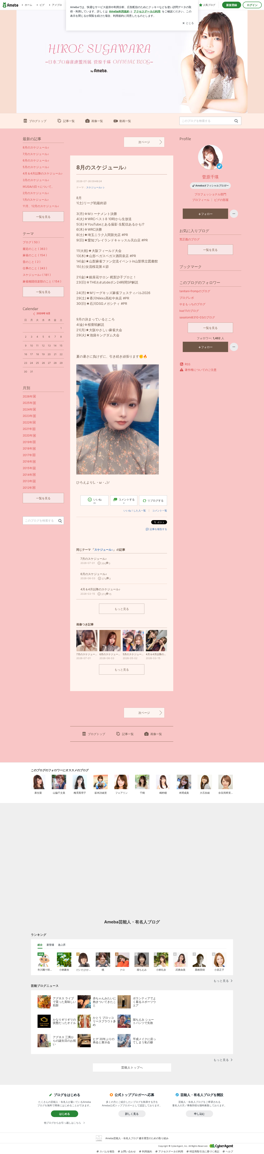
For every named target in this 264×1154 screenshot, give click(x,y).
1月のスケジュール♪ (36, 199)
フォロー (207, 214)
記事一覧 (69, 121)
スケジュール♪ (94, 187)
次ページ (144, 142)
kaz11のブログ (189, 310)
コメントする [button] (127, 501)
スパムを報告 (107, 1151)
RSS (187, 364)
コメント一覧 (159, 510)
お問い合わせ (128, 1151)
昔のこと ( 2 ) (31, 261)
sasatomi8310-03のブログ (197, 317)
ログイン (252, 5)
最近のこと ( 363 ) (35, 248)
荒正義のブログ (189, 239)
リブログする (155, 500)
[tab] (40, 944)
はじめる (64, 1113)
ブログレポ (186, 297)
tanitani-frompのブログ (194, 291)
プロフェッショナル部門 (210, 194)
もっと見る (121, 609)
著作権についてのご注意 (201, 369)
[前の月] (34, 314)
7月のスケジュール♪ (36, 154)
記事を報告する (158, 529)
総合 (40, 944)
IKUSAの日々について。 (38, 186)
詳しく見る (132, 1113)
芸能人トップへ (132, 1067)
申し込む (199, 1113)
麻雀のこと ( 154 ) (35, 255)
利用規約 (147, 1151)
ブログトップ (37, 121)
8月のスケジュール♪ (101, 167)
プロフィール (201, 200)
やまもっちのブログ (192, 304)
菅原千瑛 (210, 176)
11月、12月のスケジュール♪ (41, 206)
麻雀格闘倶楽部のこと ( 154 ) (42, 281)
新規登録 (231, 5)
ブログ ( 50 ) (31, 242)
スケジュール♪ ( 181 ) (37, 274)
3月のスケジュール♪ (36, 180)
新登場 (50, 944)
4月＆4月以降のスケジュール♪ (42, 173)
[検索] (236, 121)
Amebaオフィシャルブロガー (212, 185)
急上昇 (62, 944)
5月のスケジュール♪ (36, 167)
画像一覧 (97, 121)
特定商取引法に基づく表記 (204, 1151)
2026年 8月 (43, 313)
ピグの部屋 (221, 200)
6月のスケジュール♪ (36, 160)
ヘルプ (229, 1151)
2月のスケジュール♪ (36, 193)
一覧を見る (210, 249)
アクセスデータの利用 (170, 1151)
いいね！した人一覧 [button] (135, 510)
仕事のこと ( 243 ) (35, 268)
